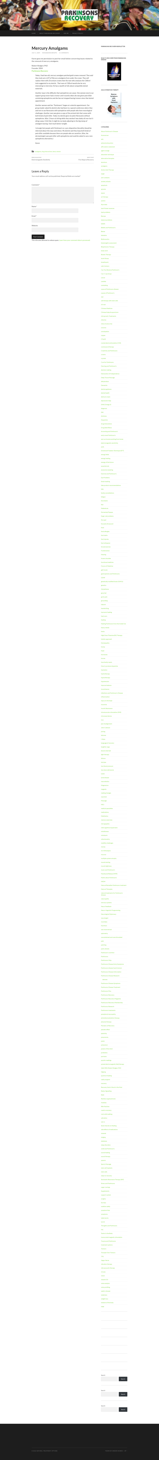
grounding (104, 600)
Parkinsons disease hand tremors (111, 968)
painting (103, 945)
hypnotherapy (105, 677)
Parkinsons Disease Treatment (110, 987)
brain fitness (105, 258)
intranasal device (106, 716)
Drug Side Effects (106, 427)
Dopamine (104, 420)
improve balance (106, 685)
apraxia (103, 189)
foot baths (104, 535)
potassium (104, 1045)
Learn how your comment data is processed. (74, 240)
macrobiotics (105, 781)
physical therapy (106, 1022)
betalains (104, 235)
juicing (103, 731)
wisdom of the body (107, 1302)
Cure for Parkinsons (107, 362)
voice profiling (105, 1287)
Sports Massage (106, 1164)
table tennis (104, 1218)
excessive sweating (107, 470)
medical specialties (107, 808)
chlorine (103, 320)
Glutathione (105, 589)
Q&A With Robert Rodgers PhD (111, 1068)
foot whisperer (105, 543)
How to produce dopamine (109, 666)
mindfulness (105, 831)
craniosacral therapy (107, 347)
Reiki (102, 1095)
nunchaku (104, 922)
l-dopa (103, 739)
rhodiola (103, 1102)
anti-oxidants (105, 177)
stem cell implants (106, 1168)
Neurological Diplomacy (108, 914)
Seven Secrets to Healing (108, 1126)
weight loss (104, 1299)
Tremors (103, 1249)
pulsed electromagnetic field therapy (112, 1064)
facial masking (105, 481)
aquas (103, 193)
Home (34, 33)
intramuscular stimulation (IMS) (111, 712)
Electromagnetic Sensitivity (41, 159)
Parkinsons (104, 956)
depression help (106, 400)
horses (103, 658)
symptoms (104, 1214)
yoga (102, 1306)
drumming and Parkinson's (109, 431)
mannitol (104, 797)
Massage (104, 801)
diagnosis (104, 408)
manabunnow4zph (49, 53)
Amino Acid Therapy (107, 170)
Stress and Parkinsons (108, 1183)
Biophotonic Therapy (107, 247)
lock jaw (103, 762)
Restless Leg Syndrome (108, 1099)
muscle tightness (106, 866)
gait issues (104, 570)
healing (103, 620)
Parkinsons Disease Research (110, 976)
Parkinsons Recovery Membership (112, 1002)
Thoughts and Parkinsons (109, 1225)
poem (103, 1041)
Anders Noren (117, 1451)
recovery (104, 1083)
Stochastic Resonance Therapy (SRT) (112, 1179)
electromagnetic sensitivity (109, 443)
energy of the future (107, 462)
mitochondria (105, 839)
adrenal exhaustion (107, 143)
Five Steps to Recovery (86, 159)
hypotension (105, 681)
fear (102, 504)
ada (102, 139)
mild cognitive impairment (109, 827)
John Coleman (105, 727)
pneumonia (104, 1037)
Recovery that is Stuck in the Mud (111, 1087)
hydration (104, 670)
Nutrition (104, 925)
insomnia (104, 704)
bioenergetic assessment (109, 243)
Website (35, 226)
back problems (105, 212)
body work (104, 250)
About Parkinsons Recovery (49, 33)
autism (103, 201)
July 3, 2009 (36, 53)
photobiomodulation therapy (110, 1018)
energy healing (105, 458)
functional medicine (107, 562)
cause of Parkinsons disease (110, 289)
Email (34, 216)
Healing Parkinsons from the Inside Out (113, 624)
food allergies (105, 531)
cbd (102, 297)
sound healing (105, 1152)
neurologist (104, 918)
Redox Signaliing (106, 1091)
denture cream (105, 397)
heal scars (104, 616)
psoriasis (104, 1056)
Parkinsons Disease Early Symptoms (112, 964)
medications (105, 812)
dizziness (104, 416)
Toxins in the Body (107, 1233)
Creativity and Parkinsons (109, 351)
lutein (103, 774)
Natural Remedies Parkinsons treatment (113, 885)
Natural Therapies (106, 889)
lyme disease (105, 777)
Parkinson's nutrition (107, 952)
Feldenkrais (104, 508)
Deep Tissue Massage (108, 377)
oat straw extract (106, 929)
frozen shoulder (106, 558)
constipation (105, 331)
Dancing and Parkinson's (109, 366)
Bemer (103, 231)
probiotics (104, 1052)
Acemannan (105, 135)
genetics (103, 585)
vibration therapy (106, 1264)
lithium (103, 758)
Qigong (103, 1072)
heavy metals (57, 151)
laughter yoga (105, 747)
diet (102, 412)
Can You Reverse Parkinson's (110, 270)
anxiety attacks (106, 181)
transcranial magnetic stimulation (111, 1237)
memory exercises (106, 820)
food (102, 527)
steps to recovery (106, 1175)
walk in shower (105, 1291)
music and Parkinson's (108, 870)
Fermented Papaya (107, 512)
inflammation (105, 697)
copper (103, 335)
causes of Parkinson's (107, 293)
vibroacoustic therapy (108, 1268)
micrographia (105, 824)
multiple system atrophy (108, 858)
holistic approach (106, 639)
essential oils (105, 466)
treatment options (107, 1245)
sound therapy (105, 1156)
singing (103, 1137)
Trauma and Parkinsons (108, 1241)
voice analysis (105, 1283)
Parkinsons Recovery (40, 71)
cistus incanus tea (106, 324)
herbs (103, 631)
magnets (103, 789)
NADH (103, 881)
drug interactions (47, 151)
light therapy (105, 754)
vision (103, 1276)
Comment (36, 185)
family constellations (107, 493)
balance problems (106, 220)
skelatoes (104, 1141)
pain (102, 941)
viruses (103, 1272)
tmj (102, 1229)
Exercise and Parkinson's (109, 474)
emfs (102, 447)
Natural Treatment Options (47, 1451)
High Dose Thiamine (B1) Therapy (111, 635)
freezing (103, 554)
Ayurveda (104, 204)
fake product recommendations (111, 485)
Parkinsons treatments (108, 1010)
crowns (103, 354)
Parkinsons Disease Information (111, 972)
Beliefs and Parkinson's (108, 227)
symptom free (105, 1210)
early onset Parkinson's (108, 435)
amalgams (38, 151)
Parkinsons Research (107, 1006)
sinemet (103, 1133)
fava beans (104, 501)
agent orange (105, 150)
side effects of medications (109, 1129)
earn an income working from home (112, 439)
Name (34, 206)
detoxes (104, 979)
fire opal (103, 520)
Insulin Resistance (106, 708)
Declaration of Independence (110, 374)
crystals (103, 358)
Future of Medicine (107, 566)
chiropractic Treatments (108, 316)
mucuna (103, 854)
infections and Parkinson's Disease (112, 693)
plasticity (104, 1033)
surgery (103, 1199)
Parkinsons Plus (106, 991)
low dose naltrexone (107, 770)
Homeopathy (105, 643)
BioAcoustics (105, 239)
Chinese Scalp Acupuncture (109, 312)
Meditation (104, 816)
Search (103, 1375)
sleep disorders (106, 1145)
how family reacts (106, 662)
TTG (102, 1256)
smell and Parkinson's (108, 1149)
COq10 (103, 339)
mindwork (104, 835)
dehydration (105, 381)
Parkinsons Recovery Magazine (111, 999)
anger (103, 174)
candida (103, 281)
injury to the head (106, 700)
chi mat (103, 304)
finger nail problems (107, 516)
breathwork (104, 262)
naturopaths (105, 899)
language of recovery (107, 743)
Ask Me (66, 33)
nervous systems (106, 902)
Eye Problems (105, 477)
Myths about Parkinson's (109, 877)
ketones (103, 735)
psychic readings (106, 1060)
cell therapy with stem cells (109, 300)
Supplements (105, 1191)
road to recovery (106, 1110)
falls (102, 489)
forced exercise (106, 547)
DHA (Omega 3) (106, 404)
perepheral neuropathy (108, 1014)
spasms (103, 1160)
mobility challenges (107, 843)
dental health (105, 393)
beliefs (103, 224)
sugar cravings (105, 1187)
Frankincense (105, 550)
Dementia (104, 385)
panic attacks (105, 949)
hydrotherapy (105, 674)
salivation (104, 1118)
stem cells (104, 1172)
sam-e (103, 1122)
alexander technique (107, 154)
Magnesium (104, 785)
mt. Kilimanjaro (106, 850)
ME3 (102, 804)
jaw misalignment (106, 724)
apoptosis (104, 185)
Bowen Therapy (106, 254)
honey (103, 647)
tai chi (103, 1222)
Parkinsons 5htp (106, 960)
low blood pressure (107, 766)
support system (106, 1195)
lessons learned (106, 751)
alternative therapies (107, 158)
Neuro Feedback (106, 906)
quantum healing (106, 1075)
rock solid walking (106, 1114)
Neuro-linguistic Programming (110, 910)
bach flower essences (107, 208)
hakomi (103, 604)
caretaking (104, 285)
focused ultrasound (107, 524)
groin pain (104, 597)
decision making (106, 370)
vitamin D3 (104, 1279)
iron (102, 720)
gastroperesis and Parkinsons (110, 574)
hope (102, 651)
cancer (103, 277)
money (103, 847)
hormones (104, 654)
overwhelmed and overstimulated (111, 937)
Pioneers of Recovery (107, 1025)
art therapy (104, 197)
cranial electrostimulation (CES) (111, 343)
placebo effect (105, 1029)
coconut (103, 327)
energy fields (105, 454)
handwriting (105, 608)
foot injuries (105, 539)
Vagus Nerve (105, 1260)
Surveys (103, 1202)
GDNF (103, 577)
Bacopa (103, 216)
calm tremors (105, 266)
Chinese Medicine (106, 308)
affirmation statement (108, 147)
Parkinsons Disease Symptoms (110, 983)
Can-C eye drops (106, 274)
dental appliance (106, 389)
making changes (106, 793)
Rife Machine (105, 1106)
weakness (104, 1295)
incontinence (105, 689)
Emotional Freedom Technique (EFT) (112, 450)
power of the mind (107, 1049)
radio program (105, 1079)
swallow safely (105, 1206)
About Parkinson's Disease (109, 131)
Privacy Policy (77, 33)
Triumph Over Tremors (108, 1252)
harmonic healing (106, 612)
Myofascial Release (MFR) (109, 874)
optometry (104, 933)
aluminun (104, 162)
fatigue (103, 497)
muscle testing (105, 862)
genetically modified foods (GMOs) (112, 581)
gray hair (104, 593)
